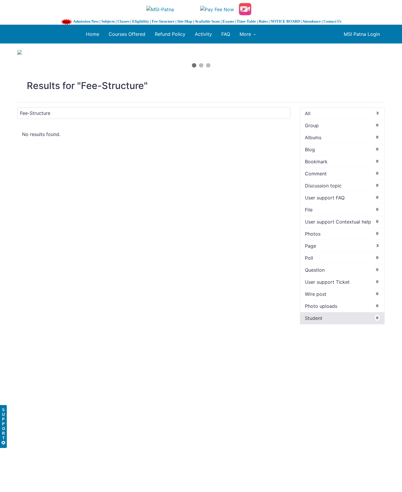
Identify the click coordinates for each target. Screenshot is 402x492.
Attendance (311, 21)
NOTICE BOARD (285, 21)
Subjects (108, 21)
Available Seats (207, 21)
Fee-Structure (163, 21)
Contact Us (332, 21)
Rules (263, 21)
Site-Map (184, 21)
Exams (228, 21)
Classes (123, 21)
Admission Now (86, 21)
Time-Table (246, 21)
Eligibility (140, 21)
